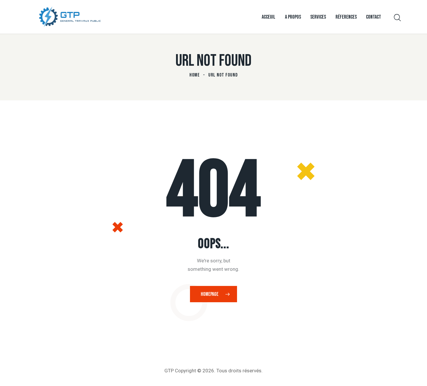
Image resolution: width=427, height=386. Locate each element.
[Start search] (397, 18)
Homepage (209, 294)
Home (194, 75)
